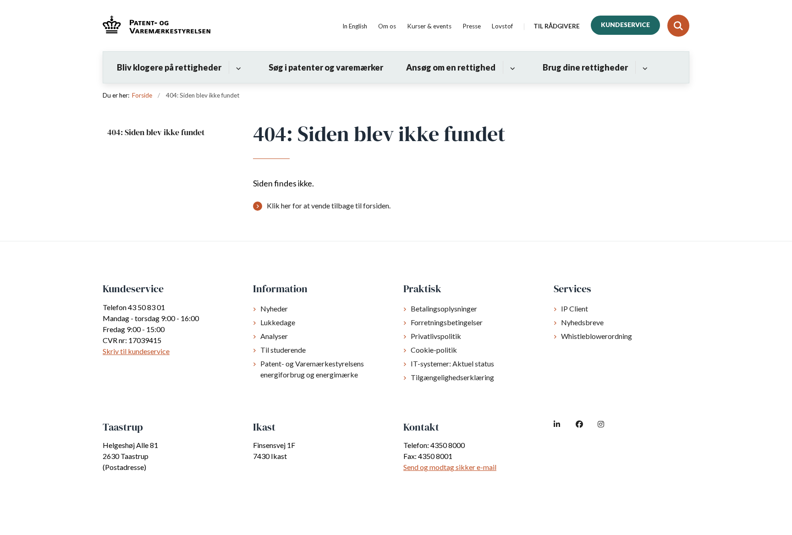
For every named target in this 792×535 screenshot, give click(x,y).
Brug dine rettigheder (585, 67)
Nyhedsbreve (582, 322)
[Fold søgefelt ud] (678, 26)
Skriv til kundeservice (136, 351)
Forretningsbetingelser (447, 322)
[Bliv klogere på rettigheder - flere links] (237, 67)
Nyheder (274, 308)
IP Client (574, 308)
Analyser (274, 336)
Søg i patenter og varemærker (326, 67)
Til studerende (283, 349)
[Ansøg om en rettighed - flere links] (511, 67)
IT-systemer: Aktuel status (452, 363)
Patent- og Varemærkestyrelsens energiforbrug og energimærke (312, 369)
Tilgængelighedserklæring (452, 377)
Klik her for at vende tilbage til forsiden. (328, 205)
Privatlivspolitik (436, 336)
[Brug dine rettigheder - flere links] (643, 67)
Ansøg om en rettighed (450, 67)
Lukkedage (277, 322)
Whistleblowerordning (596, 336)
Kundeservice (625, 24)
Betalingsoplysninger (444, 308)
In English (354, 26)
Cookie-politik (434, 349)
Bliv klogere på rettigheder (169, 67)
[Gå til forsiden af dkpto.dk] (156, 26)
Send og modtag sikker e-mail (449, 467)
